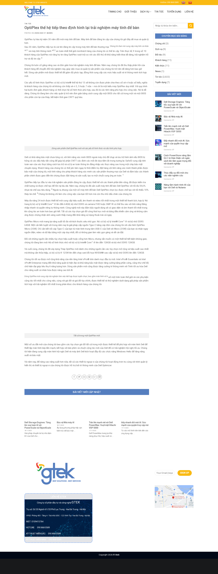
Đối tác (158, 54)
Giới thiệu (131, 11)
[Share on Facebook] (74, 377)
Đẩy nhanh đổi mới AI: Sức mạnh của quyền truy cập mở (177, 143)
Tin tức (159, 11)
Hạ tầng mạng (104, 500)
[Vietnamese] (190, 2)
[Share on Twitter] (79, 377)
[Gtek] (36, 12)
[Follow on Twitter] (167, 481)
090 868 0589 (43, 527)
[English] (183, 2)
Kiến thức (159, 65)
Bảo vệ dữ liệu (104, 475)
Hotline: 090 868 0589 (169, 2)
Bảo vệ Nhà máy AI (173, 116)
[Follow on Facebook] (157, 481)
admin (50, 33)
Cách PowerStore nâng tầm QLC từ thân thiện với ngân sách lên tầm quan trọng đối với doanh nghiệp (177, 159)
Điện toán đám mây (107, 494)
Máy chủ (102, 511)
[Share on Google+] (94, 377)
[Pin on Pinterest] (89, 377)
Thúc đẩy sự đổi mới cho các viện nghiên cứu (176, 174)
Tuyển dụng (174, 11)
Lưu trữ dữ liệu (105, 505)
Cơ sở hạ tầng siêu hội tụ (107, 488)
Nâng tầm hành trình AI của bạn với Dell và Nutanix (177, 186)
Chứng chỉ (160, 43)
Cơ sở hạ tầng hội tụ (107, 480)
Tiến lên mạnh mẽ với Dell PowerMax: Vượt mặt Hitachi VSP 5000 (176, 129)
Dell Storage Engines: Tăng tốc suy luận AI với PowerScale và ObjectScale (177, 105)
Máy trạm (102, 516)
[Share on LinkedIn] (99, 377)
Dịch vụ (144, 11)
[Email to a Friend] (84, 377)
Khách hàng (161, 60)
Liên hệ (189, 11)
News (158, 71)
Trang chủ (114, 11)
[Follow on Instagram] (162, 481)
